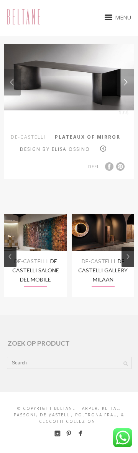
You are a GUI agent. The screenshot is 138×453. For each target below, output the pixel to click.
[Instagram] (57, 433)
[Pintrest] (69, 433)
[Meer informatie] (104, 149)
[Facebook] (80, 433)
